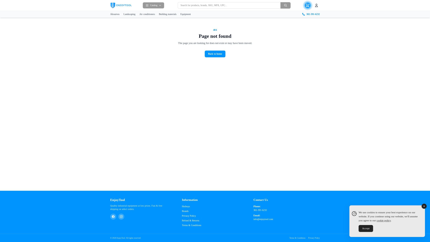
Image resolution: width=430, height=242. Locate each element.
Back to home (215, 54)
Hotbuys (186, 206)
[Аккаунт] (316, 5)
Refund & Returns (190, 220)
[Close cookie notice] (424, 206)
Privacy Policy (189, 216)
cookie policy (384, 220)
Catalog (153, 5)
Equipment (185, 14)
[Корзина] (307, 5)
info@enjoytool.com (263, 219)
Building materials (167, 14)
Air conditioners (147, 14)
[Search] (286, 5)
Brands (185, 211)
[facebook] (113, 217)
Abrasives (114, 14)
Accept (366, 228)
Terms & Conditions (191, 225)
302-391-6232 (313, 14)
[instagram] (121, 217)
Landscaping (129, 14)
